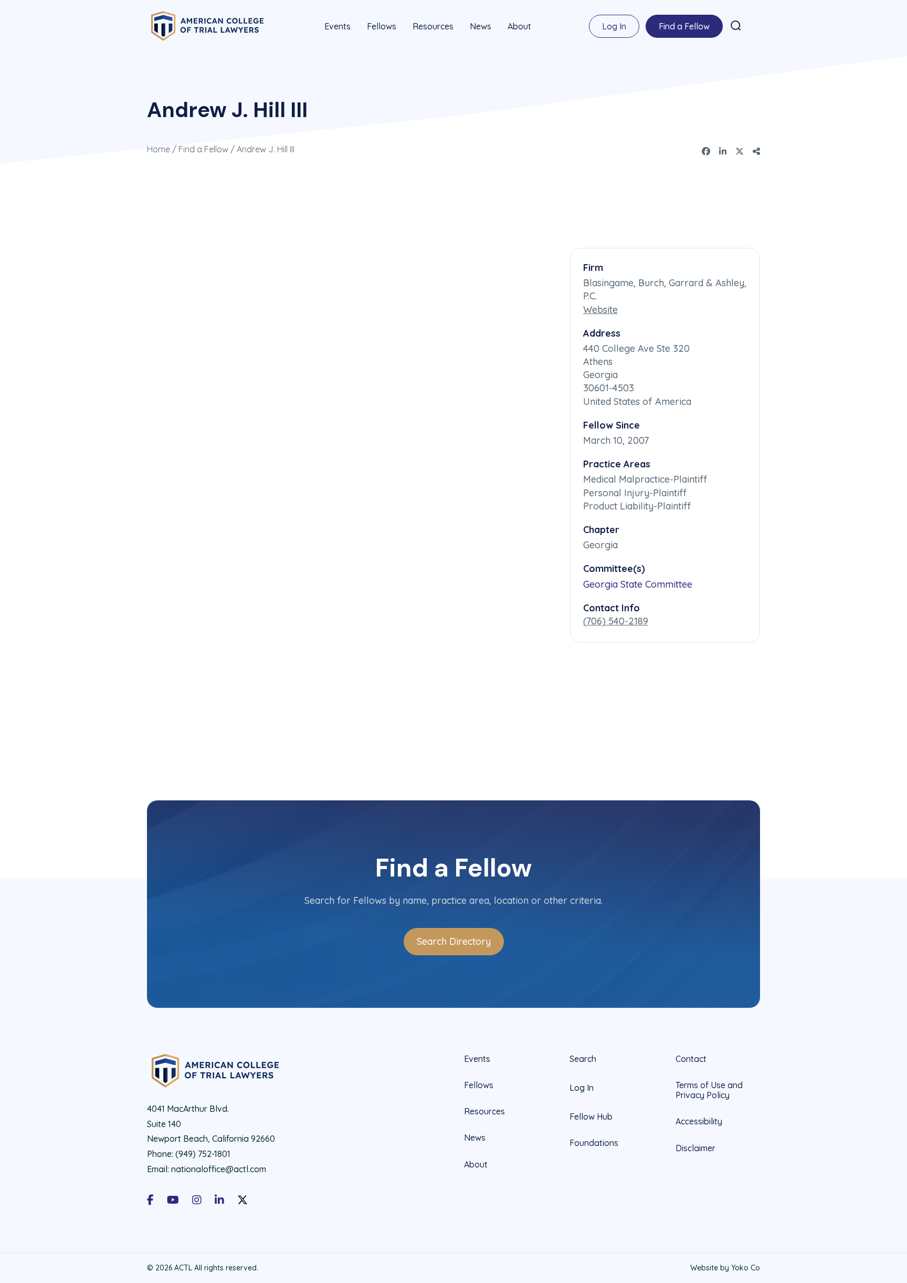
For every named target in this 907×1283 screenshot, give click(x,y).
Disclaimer (695, 1148)
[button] (736, 25)
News (480, 26)
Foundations (593, 1143)
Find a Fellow (684, 26)
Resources (433, 26)
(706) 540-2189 (615, 621)
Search (582, 1059)
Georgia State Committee (637, 584)
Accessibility (699, 1121)
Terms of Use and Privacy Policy (709, 1090)
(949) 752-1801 (202, 1154)
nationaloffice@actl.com (218, 1169)
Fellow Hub (591, 1116)
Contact (691, 1059)
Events (337, 26)
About (519, 26)
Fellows (381, 26)
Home (158, 149)
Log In (614, 26)
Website (600, 310)
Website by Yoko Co (725, 1267)
